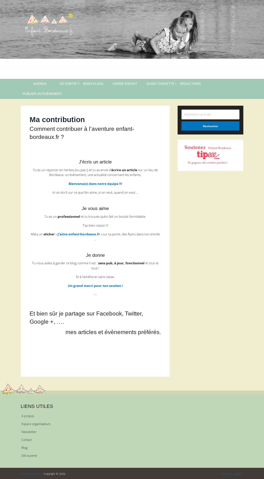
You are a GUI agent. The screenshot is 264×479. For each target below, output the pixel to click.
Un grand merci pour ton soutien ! (95, 285)
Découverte (29, 455)
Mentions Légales (232, 474)
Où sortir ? (69, 83)
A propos (27, 416)
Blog (24, 448)
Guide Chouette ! (161, 83)
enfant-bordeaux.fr (32, 474)
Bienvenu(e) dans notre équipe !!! (95, 183)
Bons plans (93, 83)
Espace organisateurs (35, 424)
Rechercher (210, 126)
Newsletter (29, 432)
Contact (26, 440)
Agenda (40, 83)
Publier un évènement (42, 93)
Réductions (190, 83)
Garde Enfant (125, 83)
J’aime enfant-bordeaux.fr (79, 234)
